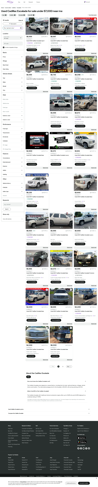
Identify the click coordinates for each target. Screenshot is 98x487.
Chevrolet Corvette (68, 460)
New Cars (10, 431)
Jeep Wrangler (53, 460)
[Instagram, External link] (86, 448)
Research (31, 2)
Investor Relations (40, 476)
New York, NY (66, 442)
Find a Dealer (11, 438)
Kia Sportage (80, 460)
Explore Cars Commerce (82, 428)
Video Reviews (25, 442)
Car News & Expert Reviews (28, 431)
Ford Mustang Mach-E (41, 467)
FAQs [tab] (28, 376)
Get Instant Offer (39, 431)
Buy (19, 2)
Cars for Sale (8, 7)
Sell (24, 2)
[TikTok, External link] (78, 448)
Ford (37, 457)
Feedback (76, 476)
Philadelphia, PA (66, 440)
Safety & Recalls (25, 438)
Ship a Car (52, 433)
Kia (78, 457)
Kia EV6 (79, 469)
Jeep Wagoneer (53, 464)
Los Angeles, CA (67, 433)
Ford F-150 (38, 464)
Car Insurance (53, 438)
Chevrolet (66, 457)
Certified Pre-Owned (12, 433)
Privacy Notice (23, 481)
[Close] (96, 478)
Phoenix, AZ (66, 435)
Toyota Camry (11, 467)
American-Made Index (27, 440)
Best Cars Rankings (26, 435)
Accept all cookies (84, 483)
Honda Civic (24, 462)
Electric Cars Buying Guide (14, 444)
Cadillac (14, 7)
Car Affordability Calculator (56, 431)
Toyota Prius (10, 462)
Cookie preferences (71, 483)
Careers (49, 476)
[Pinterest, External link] (89, 448)
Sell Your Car (38, 428)
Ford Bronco (39, 462)
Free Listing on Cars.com (41, 433)
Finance (38, 2)
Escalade (19, 7)
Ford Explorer (39, 469)
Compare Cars (25, 433)
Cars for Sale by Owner (13, 435)
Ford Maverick (39, 460)
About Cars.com (23, 476)
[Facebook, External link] (81, 448)
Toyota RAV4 (10, 460)
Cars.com (60, 481)
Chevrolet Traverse (68, 464)
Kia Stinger (80, 464)
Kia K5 (79, 467)
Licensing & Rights (57, 476)
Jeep (51, 457)
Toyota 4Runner (11, 469)
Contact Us (31, 476)
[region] (49, 482)
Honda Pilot (24, 467)
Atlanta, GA (65, 438)
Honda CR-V (25, 460)
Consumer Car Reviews (27, 428)
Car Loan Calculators (54, 428)
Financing (10, 446)
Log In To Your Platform (82, 431)
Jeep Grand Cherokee (55, 462)
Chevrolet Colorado (68, 469)
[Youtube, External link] (84, 448)
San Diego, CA (66, 445)
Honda (23, 457)
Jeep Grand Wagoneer (55, 467)
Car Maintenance (53, 440)
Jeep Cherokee (53, 469)
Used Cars (10, 428)
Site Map (51, 442)
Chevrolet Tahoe (67, 467)
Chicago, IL (65, 428)
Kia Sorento (80, 462)
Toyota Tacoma (11, 464)
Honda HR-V (24, 469)
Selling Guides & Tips (40, 435)
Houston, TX (66, 431)
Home (2, 7)
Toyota (9, 457)
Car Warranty (52, 435)
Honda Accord (25, 464)
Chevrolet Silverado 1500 (69, 462)
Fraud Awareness (68, 476)
